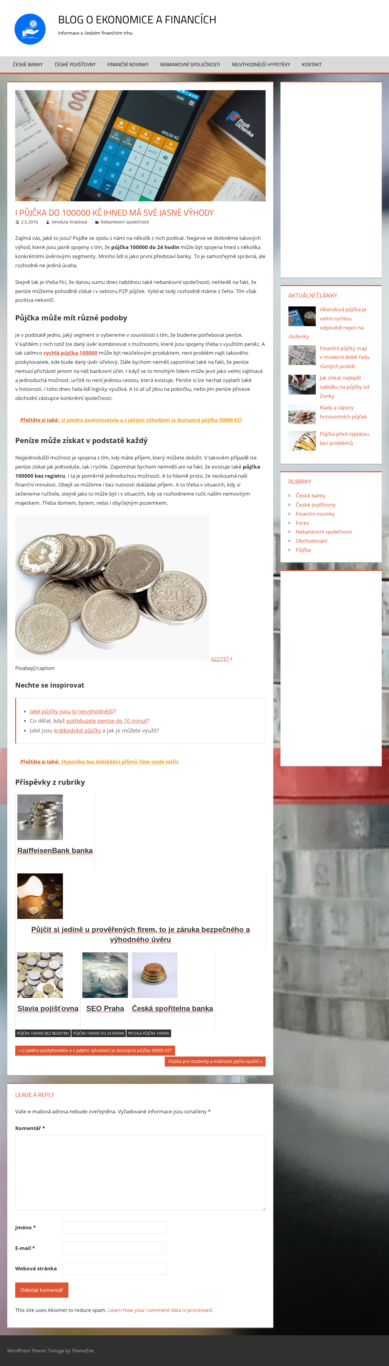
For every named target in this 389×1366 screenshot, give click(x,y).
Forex (302, 522)
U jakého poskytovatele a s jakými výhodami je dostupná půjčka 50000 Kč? (96, 1051)
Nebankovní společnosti (190, 64)
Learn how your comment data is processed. (160, 1309)
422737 (220, 658)
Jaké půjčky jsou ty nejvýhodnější (72, 711)
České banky (28, 64)
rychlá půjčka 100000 (148, 1033)
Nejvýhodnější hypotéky (261, 64)
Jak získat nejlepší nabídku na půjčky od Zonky (344, 386)
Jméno (25, 1227)
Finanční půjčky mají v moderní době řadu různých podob (345, 357)
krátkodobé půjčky (78, 730)
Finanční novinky (128, 64)
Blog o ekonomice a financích (137, 19)
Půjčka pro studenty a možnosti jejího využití (213, 1062)
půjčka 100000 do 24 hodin (98, 1033)
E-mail (25, 1248)
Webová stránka (36, 1268)
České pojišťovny (75, 64)
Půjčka (303, 549)
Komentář (30, 1128)
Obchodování (311, 540)
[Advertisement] (331, 178)
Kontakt (312, 64)
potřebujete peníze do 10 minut (106, 720)
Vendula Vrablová (69, 222)
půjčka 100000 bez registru (43, 1033)
